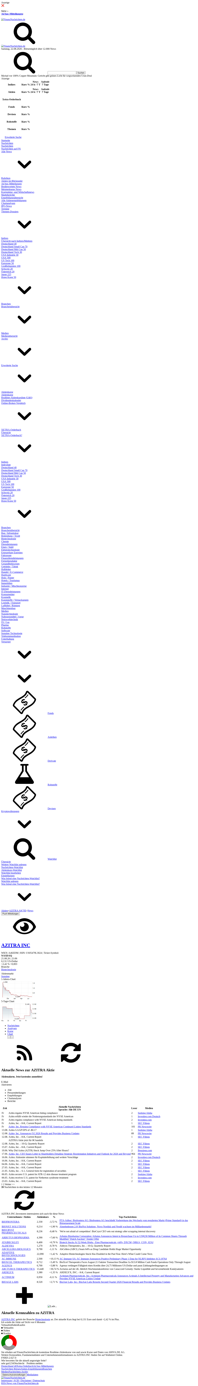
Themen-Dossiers (9, 211)
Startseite (5, 140)
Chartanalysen (8, 203)
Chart (10, 1034)
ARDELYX (8, 1272)
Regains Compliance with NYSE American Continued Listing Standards (50, 1126)
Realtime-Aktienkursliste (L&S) (16, 397)
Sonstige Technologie (11, 633)
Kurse (10, 1031)
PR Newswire (145, 1126)
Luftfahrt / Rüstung (10, 605)
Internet (5, 588)
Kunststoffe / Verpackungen (14, 600)
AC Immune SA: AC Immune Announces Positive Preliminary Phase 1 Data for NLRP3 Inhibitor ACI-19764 (113, 1258)
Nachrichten (7, 143)
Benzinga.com (145, 1150)
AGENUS (7, 1265)
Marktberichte (8, 195)
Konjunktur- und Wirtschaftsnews (17, 192)
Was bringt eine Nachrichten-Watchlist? (20, 878)
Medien (5, 333)
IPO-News (6, 206)
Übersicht (6, 432)
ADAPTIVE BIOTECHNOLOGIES (13, 1254)
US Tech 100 (7, 260)
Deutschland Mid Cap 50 (13, 249)
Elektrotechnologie (10, 549)
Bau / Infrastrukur (10, 533)
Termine (5, 208)
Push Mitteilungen (10, 914)
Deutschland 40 (9, 243)
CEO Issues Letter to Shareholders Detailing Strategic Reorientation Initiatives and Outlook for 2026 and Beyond (70, 1154)
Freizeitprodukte (9, 561)
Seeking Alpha (145, 1113)
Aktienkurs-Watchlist (11, 870)
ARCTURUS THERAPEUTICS (18, 1269)
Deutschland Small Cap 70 (14, 246)
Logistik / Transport (10, 602)
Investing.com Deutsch (149, 1116)
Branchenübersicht (10, 306)
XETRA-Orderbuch (11, 429)
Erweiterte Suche (13, 137)
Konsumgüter (8, 594)
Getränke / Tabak (9, 566)
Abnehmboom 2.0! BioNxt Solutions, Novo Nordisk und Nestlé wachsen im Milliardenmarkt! (105, 1226)
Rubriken (5, 178)
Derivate (52, 761)
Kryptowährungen (10, 811)
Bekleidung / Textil (10, 536)
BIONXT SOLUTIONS (14, 1226)
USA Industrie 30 (9, 255)
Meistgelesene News (11, 189)
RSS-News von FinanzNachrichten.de (20, 1383)
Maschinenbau (8, 608)
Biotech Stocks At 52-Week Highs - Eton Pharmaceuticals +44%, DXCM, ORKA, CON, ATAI (106, 1242)
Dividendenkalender (11, 400)
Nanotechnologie (9, 614)
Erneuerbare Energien (12, 552)
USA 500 (6, 257)
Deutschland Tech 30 (11, 252)
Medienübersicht (9, 336)
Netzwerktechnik (9, 619)
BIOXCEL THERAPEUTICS (17, 1262)
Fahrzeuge (6, 555)
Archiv (4, 338)
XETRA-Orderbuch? (11, 435)
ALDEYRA (8, 1245)
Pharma (5, 625)
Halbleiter (6, 569)
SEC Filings (144, 1123)
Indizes (4, 238)
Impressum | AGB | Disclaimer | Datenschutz (23, 1380)
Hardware (6, 575)
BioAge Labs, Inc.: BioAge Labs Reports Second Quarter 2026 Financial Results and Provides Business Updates (115, 1282)
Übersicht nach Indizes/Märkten (16, 241)
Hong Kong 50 (8, 277)
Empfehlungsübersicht (12, 197)
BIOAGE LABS (10, 1282)
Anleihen (52, 737)
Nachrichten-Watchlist (12, 867)
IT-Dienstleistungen (10, 591)
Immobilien (6, 583)
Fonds (51, 713)
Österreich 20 (7, 271)
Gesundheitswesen (10, 563)
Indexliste (6, 464)
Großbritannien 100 (10, 266)
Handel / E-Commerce (12, 572)
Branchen (6, 303)
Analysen (12, 1028)
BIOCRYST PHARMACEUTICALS (14, 1231)
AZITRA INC (8, 1319)
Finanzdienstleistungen (12, 558)
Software (5, 630)
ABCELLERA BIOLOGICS (16, 1249)
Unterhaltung (7, 639)
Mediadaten (32, 1374)
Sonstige (5, 976)
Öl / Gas (5, 622)
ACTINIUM (8, 1277)
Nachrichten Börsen (11, 1369)
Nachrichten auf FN (11, 148)
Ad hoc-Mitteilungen (12, 14)
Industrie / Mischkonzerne (14, 586)
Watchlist (52, 859)
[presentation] (9, 1037)
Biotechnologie (8, 538)
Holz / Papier (7, 577)
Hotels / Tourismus (10, 580)
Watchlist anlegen (9, 881)
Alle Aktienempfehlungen (13, 200)
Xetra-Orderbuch (25, 1366)
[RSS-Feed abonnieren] (24, 1063)
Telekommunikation (11, 636)
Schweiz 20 (7, 269)
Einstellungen (8, 875)
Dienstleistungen (9, 544)
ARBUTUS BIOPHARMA (15, 1237)
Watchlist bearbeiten (11, 873)
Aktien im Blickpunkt (11, 181)
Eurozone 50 (7, 263)
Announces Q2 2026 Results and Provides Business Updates (44, 1133)
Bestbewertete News (11, 186)
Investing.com (145, 1119)
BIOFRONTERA (10, 1221)
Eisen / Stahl (7, 547)
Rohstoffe (6, 627)
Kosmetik (6, 597)
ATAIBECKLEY (10, 1242)
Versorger (6, 641)
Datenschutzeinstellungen (14, 1375)
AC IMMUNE (9, 1258)
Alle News (6, 151)
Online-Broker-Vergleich (13, 403)
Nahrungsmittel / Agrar (12, 616)
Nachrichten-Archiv (18, 1371)
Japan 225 (6, 274)
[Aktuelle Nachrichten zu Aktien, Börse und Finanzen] (13, 19)
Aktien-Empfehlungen (32, 1369)
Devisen (52, 808)
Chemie (5, 541)
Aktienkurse (7, 392)
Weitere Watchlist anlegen (13, 864)
